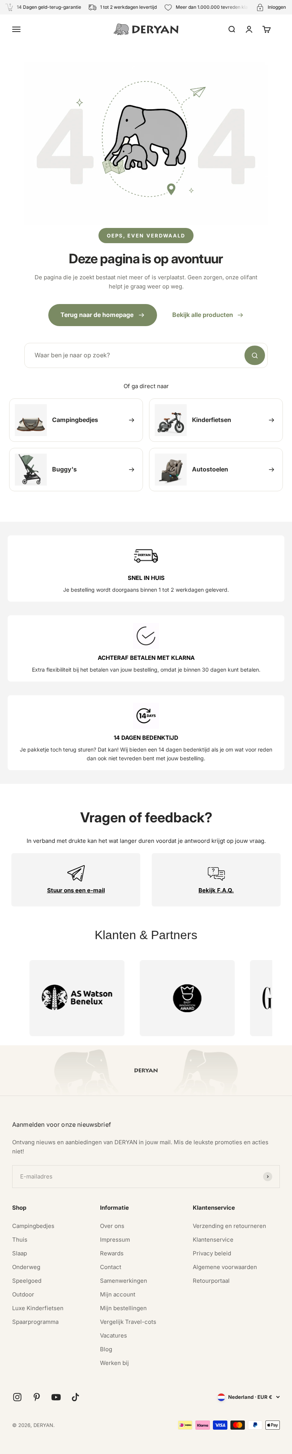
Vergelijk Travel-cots (128, 1321)
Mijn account (117, 1294)
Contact (110, 1267)
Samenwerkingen (123, 1280)
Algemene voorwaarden (225, 1267)
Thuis (19, 1239)
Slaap (19, 1253)
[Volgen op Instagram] (17, 1397)
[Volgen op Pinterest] (37, 1397)
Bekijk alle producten (202, 315)
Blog (106, 1349)
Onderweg (26, 1267)
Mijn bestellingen (123, 1308)
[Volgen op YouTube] (56, 1397)
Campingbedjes (33, 1225)
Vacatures (113, 1335)
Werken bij (114, 1362)
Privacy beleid (212, 1253)
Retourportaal (211, 1280)
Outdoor (23, 1294)
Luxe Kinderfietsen (37, 1308)
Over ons (112, 1225)
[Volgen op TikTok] (75, 1397)
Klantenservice (213, 1239)
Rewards (112, 1253)
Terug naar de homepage (96, 315)
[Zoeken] (254, 355)
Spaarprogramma (35, 1321)
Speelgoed (26, 1280)
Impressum (115, 1239)
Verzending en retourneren (229, 1225)
